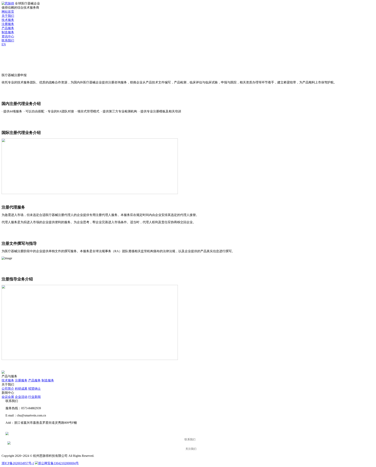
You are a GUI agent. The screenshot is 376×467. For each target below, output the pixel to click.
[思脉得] (8, 3)
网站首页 (8, 11)
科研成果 (21, 388)
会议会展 (8, 396)
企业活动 (21, 396)
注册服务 (8, 24)
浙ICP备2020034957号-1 (18, 463)
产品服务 (8, 28)
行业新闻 (34, 396)
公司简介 (8, 388)
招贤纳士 (34, 388)
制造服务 (8, 32)
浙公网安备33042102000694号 (58, 463)
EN (4, 44)
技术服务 (8, 20)
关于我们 (8, 15)
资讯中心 (8, 36)
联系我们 (8, 40)
